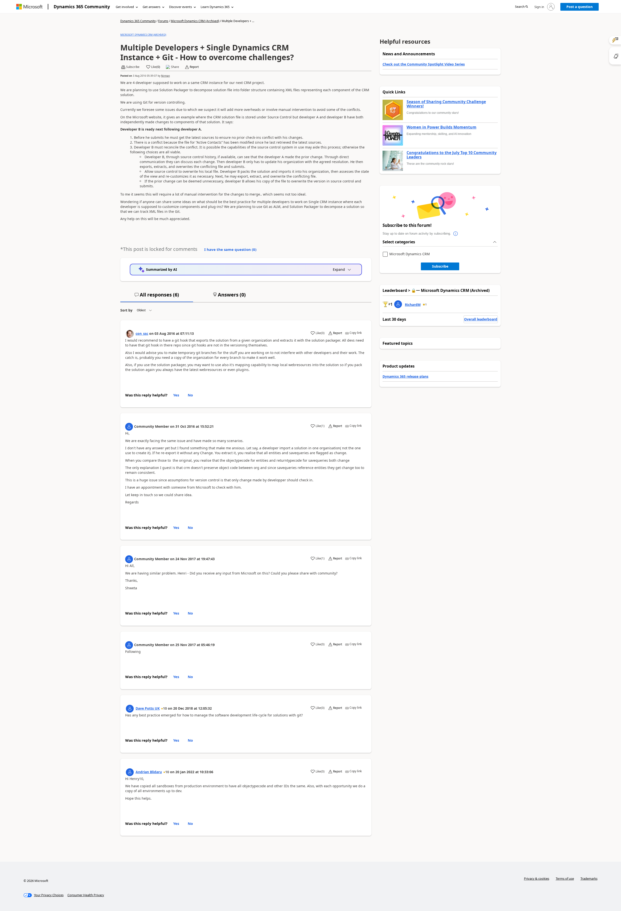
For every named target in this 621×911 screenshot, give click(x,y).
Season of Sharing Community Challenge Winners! (446, 104)
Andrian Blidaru (149, 772)
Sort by (126, 310)
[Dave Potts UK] (130, 709)
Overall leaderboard (480, 319)
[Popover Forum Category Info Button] (456, 234)
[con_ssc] (130, 334)
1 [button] (426, 304)
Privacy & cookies (536, 878)
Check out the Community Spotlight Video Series (424, 64)
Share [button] (175, 67)
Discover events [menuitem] (180, 7)
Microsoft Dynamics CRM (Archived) (195, 21)
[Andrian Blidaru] (130, 772)
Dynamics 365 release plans (405, 376)
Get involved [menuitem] (125, 7)
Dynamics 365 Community (82, 6)
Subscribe (440, 266)
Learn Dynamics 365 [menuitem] (215, 7)
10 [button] (165, 708)
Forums (163, 21)
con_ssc (142, 333)
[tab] (156, 296)
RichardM (413, 304)
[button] (521, 6)
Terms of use (565, 878)
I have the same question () (230, 249)
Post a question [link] (579, 6)
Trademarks (588, 878)
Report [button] (194, 67)
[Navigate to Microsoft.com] (29, 6)
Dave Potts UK (148, 708)
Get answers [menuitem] (151, 7)
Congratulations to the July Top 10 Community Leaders (452, 155)
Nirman (165, 75)
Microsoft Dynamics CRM (409, 254)
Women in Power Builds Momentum (441, 127)
